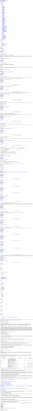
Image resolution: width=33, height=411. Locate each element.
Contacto (2, 272)
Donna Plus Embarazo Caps (2, 232)
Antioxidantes (3, 7)
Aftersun (3, 17)
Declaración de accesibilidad (3, 277)
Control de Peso (3, 28)
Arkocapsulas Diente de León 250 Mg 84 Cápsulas (3, 224)
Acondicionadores (3, 13)
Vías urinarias (3, 45)
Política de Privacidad (3, 278)
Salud (2, 32)
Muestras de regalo (2, 288)
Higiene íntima (3, 23)
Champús (3, 15)
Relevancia (1, 171)
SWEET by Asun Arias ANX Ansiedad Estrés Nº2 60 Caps (3, 82)
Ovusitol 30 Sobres (1, 184)
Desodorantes (3, 21)
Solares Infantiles (3, 19)
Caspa (2, 14)
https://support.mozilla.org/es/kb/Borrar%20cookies (6, 382)
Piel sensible (3, 11)
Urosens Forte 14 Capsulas (2, 252)
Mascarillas (3, 10)
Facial (2, 5)
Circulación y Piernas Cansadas (4, 27)
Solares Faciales (3, 18)
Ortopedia (3, 34)
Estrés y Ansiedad (3, 29)
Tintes (2, 16)
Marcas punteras (2, 38)
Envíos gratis (2, 287)
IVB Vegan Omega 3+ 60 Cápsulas (2, 132)
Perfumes (3, 24)
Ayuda (1, 276)
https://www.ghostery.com (2, 389)
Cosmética (2, 301)
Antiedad (3, 6)
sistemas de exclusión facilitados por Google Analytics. (26, 378)
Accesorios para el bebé (4, 36)
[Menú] (2, 405)
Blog (1, 39)
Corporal (3, 20)
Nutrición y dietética (4, 26)
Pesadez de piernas (3, 25)
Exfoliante (3, 8)
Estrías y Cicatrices (3, 22)
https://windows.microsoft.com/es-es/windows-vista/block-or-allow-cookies (10, 381)
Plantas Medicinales (3, 35)
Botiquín (3, 33)
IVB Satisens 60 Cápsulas (1, 97)
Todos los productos (2, 165)
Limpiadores (3, 9)
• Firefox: (1, 382)
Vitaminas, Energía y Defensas (4, 31)
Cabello (3, 12)
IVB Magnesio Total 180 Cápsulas (2, 109)
